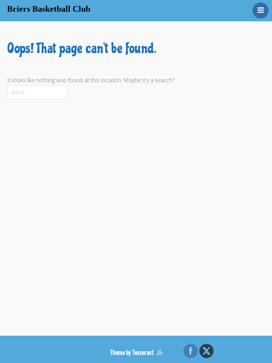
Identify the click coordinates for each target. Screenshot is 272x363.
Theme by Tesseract (132, 352)
